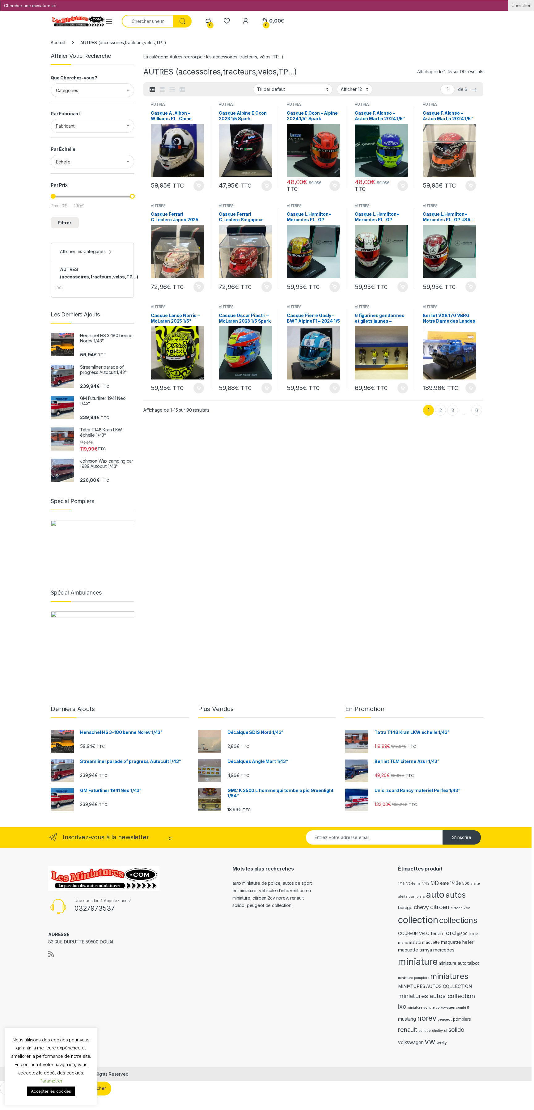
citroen (439, 907)
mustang (407, 1019)
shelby (437, 1031)
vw (430, 1041)
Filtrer (64, 222)
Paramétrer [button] (51, 1081)
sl (445, 1030)
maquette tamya (415, 949)
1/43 (425, 883)
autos (455, 895)
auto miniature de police (256, 883)
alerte (475, 884)
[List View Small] (182, 89)
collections (458, 920)
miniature (418, 961)
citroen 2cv (460, 908)
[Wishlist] (226, 21)
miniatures (449, 976)
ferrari (437, 933)
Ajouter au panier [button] (197, 185)
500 (465, 883)
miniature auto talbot (459, 963)
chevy (421, 907)
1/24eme (413, 883)
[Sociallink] (51, 954)
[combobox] (92, 90)
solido (456, 1029)
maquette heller (457, 942)
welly (441, 1042)
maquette (431, 942)
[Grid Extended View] (162, 89)
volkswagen (411, 1042)
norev (426, 1018)
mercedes (444, 950)
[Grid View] (152, 89)
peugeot (445, 1019)
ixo (471, 933)
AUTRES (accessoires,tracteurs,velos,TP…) (99, 273)
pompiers (462, 1019)
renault (407, 1029)
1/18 (401, 883)
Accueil (58, 42)
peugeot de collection (269, 905)
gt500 (462, 934)
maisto (415, 942)
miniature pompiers (413, 978)
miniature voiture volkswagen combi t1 (438, 1008)
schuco (424, 1031)
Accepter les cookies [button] (51, 1091)
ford (450, 933)
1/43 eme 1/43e (446, 883)
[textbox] (92, 90)
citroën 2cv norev (270, 897)
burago (405, 907)
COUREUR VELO (414, 933)
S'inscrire (461, 837)
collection (418, 919)
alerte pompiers (411, 896)
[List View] (172, 89)
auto (435, 894)
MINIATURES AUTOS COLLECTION (435, 986)
